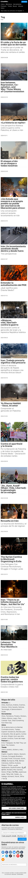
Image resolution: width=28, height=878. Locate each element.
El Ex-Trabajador (7, 743)
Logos (15, 718)
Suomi (23, 758)
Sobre (2, 8)
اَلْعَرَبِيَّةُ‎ (24, 767)
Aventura (9, 705)
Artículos (4, 703)
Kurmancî (11, 776)
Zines (3, 716)
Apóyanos (24, 1)
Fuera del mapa (19, 738)
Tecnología (5, 709)
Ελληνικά (16, 758)
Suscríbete (22, 839)
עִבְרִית (9, 772)
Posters (17, 716)
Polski (10, 758)
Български (10, 761)
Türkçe (9, 765)
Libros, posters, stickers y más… (12, 749)
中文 (16, 761)
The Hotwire (10, 745)
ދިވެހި (20, 774)
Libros (3, 4)
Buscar (15, 6)
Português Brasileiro (15, 756)
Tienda (10, 6)
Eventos (22, 705)
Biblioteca (9, 4)
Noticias (21, 707)
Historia (4, 707)
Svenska (19, 770)
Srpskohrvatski (15, 767)
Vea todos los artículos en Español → (12, 10)
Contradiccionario (7, 729)
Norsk (17, 776)
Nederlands (5, 767)
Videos (3, 718)
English (4, 754)
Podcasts (3, 6)
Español (10, 754)
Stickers (23, 716)
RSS (9, 702)
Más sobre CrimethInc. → (17, 808)
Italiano (16, 754)
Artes (3, 705)
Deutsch (22, 754)
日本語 (3, 761)
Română (9, 770)
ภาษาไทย (14, 772)
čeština (11, 763)
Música (9, 718)
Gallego (4, 776)
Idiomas (20, 6)
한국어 (3, 770)
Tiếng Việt (9, 774)
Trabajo (17, 729)
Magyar (4, 765)
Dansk (3, 772)
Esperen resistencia (8, 732)
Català (16, 774)
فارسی (15, 765)
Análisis (15, 705)
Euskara (18, 763)
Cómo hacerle (13, 707)
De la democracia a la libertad (11, 727)
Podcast (4, 741)
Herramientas (17, 4)
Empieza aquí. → (20, 817)
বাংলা (14, 770)
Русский (4, 758)
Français (4, 756)
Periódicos (10, 716)
